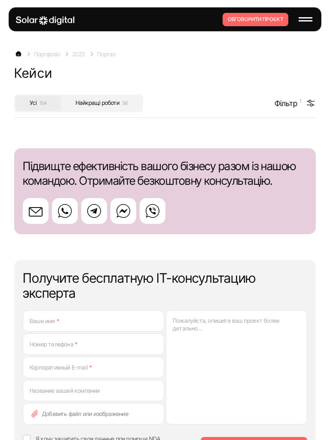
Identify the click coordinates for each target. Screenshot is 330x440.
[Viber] (152, 211)
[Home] (45, 20)
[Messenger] (123, 211)
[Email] (36, 211)
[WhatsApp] (65, 211)
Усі (38, 102)
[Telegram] (94, 211)
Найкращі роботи (102, 102)
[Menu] (305, 19)
